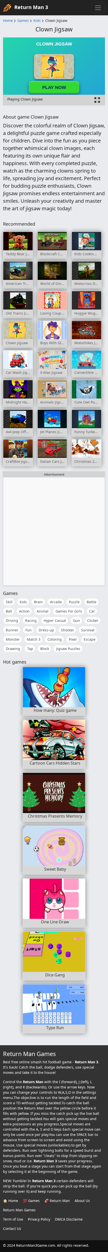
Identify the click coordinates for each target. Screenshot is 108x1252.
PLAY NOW (54, 87)
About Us (82, 1200)
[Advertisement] (54, 531)
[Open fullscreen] (97, 100)
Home (8, 20)
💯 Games (31, 1200)
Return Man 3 (31, 7)
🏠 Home (10, 1200)
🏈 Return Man (57, 1200)
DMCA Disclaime (69, 1219)
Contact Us (12, 1228)
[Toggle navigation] (98, 8)
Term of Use (13, 1219)
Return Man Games (19, 1210)
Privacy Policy (39, 1219)
